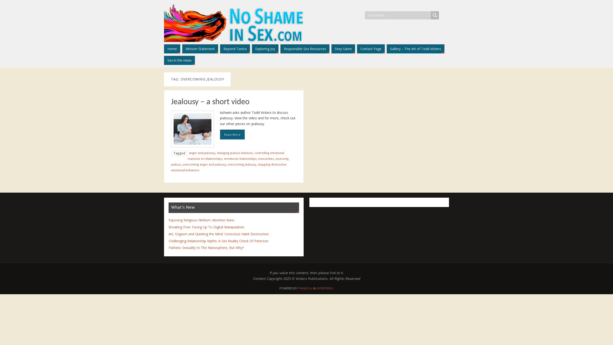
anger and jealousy (202, 153)
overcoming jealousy (241, 164)
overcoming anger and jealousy (204, 164)
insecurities (266, 159)
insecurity (282, 159)
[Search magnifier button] (435, 15)
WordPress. (325, 288)
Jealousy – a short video (210, 102)
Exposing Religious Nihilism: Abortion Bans (201, 220)
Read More (232, 134)
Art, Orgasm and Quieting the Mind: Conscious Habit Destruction (219, 234)
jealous (176, 164)
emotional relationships (240, 159)
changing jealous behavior (235, 153)
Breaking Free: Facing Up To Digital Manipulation (206, 227)
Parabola (305, 288)
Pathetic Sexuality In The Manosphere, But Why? (206, 247)
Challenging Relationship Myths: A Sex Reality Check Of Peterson (218, 241)
